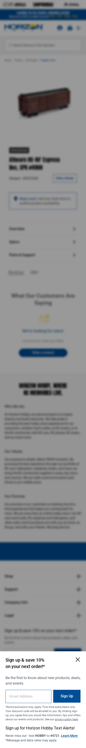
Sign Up (67, 696)
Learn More (69, 735)
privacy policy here (66, 719)
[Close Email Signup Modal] (77, 659)
